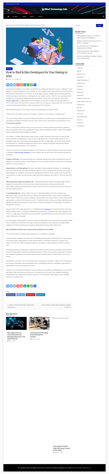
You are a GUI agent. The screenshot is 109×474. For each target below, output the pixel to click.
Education (80, 83)
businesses (48, 209)
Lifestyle (79, 104)
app (78, 71)
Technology (80, 117)
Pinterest (31, 294)
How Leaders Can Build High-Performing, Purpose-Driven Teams (61, 448)
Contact (15, 16)
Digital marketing (82, 80)
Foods (79, 89)
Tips (78, 120)
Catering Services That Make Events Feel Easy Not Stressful (39, 335)
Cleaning (79, 77)
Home (24, 16)
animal (79, 68)
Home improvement (83, 101)
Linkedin (41, 294)
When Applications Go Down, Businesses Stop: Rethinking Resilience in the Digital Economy (16, 336)
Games (79, 92)
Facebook (11, 294)
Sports (79, 113)
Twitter (21, 294)
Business (9, 69)
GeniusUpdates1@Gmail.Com (82, 468)
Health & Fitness (82, 98)
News (40, 16)
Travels (79, 123)
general (79, 95)
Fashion (79, 86)
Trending (79, 126)
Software (80, 110)
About (32, 16)
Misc (78, 107)
